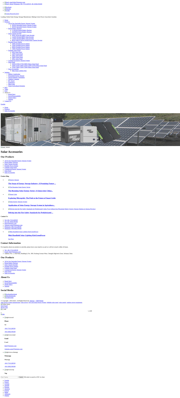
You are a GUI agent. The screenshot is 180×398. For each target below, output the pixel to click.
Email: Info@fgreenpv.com (12, 252)
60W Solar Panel (17, 52)
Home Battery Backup (15, 28)
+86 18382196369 (9, 331)
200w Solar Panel (17, 55)
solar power (24, 302)
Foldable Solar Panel (14, 50)
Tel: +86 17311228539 (11, 250)
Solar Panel (11, 62)
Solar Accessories (13, 69)
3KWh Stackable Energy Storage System (24, 25)
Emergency (11, 82)
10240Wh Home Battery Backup (22, 32)
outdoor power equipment (74, 302)
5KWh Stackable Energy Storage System (24, 27)
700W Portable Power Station (21, 49)
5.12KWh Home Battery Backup (22, 30)
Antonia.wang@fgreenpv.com (13, 225)
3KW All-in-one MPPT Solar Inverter (23, 35)
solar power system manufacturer (10, 302)
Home (6, 20)
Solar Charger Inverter (14, 33)
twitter (12, 297)
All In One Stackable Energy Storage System (21, 23)
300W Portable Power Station (21, 44)
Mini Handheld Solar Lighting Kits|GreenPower (26, 235)
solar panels (62, 302)
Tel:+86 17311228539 (11, 220)
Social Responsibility (14, 96)
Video (6, 89)
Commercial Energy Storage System (19, 60)
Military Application (14, 74)
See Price (11, 239)
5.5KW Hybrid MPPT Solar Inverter (23, 38)
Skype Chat (4, 307)
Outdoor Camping (13, 79)
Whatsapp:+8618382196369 (12, 228)
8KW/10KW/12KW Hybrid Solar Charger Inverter (27, 40)
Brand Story (11, 94)
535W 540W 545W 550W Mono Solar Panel (25, 67)
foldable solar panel (52, 302)
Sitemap (32, 301)
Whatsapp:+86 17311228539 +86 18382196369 (27, 4)
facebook (14, 294)
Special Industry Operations (16, 77)
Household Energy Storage (16, 76)
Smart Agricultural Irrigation (16, 86)
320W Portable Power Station (21, 45)
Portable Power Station (15, 42)
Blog (5, 87)
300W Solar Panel (17, 57)
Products (7, 22)
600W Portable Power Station (21, 47)
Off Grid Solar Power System (37, 302)
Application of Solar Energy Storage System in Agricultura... (31, 205)
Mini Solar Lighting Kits (19, 71)
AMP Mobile (39, 301)
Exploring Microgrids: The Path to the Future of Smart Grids (32, 198)
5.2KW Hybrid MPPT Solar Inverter (23, 37)
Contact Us (7, 101)
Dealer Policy (12, 97)
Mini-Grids (11, 84)
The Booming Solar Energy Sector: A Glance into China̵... (30, 191)
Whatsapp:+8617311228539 (12, 227)
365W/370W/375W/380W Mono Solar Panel (25, 64)
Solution (6, 72)
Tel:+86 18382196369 (11, 222)
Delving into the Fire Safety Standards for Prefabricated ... (30, 213)
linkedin (13, 296)
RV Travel (11, 81)
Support (10, 99)
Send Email (4, 306)
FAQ (6, 91)
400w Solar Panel (17, 59)
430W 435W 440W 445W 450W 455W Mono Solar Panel (29, 65)
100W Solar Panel (17, 54)
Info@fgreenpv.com (19, 2)
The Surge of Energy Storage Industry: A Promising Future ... (32, 184)
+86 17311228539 (9, 328)
